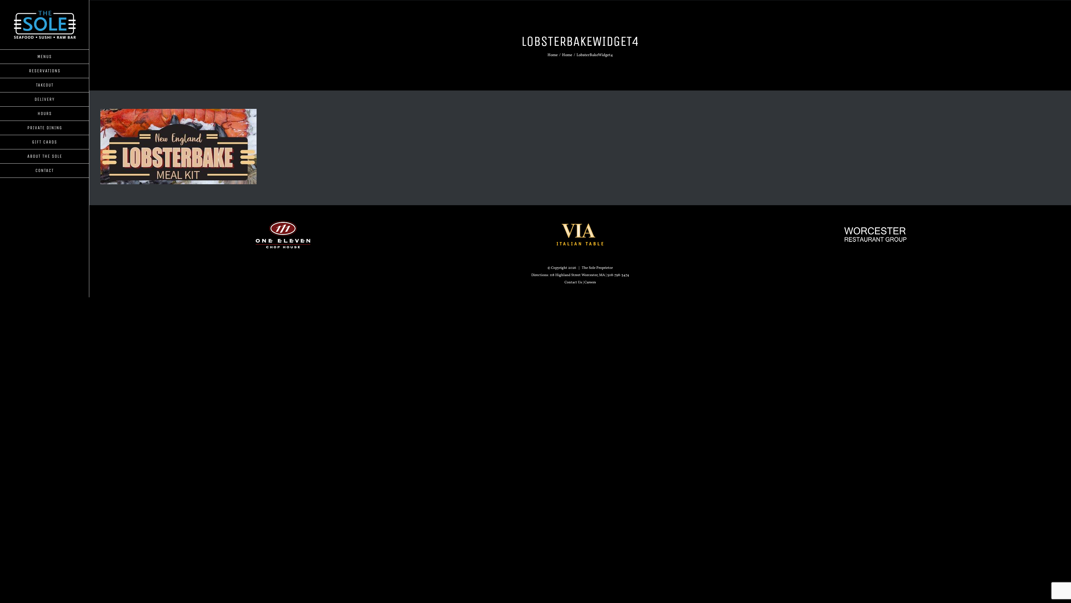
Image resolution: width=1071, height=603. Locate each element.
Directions (539, 275)
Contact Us (573, 282)
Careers (590, 282)
